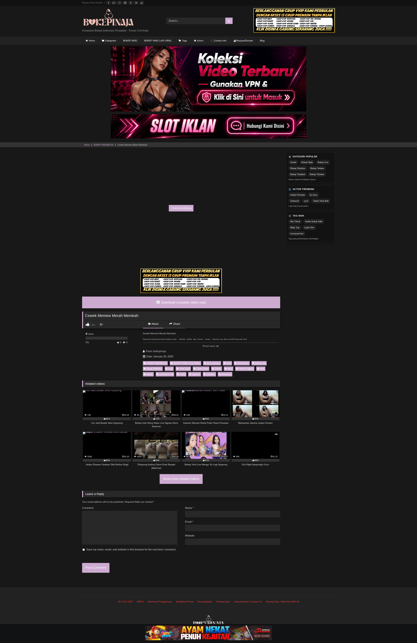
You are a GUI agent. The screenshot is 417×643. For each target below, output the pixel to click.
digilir (229, 368)
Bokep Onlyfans (297, 168)
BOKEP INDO (130, 40)
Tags (184, 40)
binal (229, 363)
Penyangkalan (204, 601)
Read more (209, 346)
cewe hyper (184, 368)
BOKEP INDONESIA (104, 145)
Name (189, 508)
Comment (87, 508)
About (154, 323)
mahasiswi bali (166, 374)
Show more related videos (181, 478)
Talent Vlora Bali (321, 201)
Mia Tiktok (295, 221)
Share (176, 323)
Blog (262, 40)
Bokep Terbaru (317, 168)
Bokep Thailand (297, 174)
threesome (226, 374)
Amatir (293, 162)
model (182, 374)
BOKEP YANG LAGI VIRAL (158, 40)
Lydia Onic (309, 227)
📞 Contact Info (218, 40)
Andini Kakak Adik (313, 221)
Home (92, 40)
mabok (149, 374)
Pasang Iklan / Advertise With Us (282, 601)
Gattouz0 (294, 201)
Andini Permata (297, 195)
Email (189, 521)
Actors (200, 40)
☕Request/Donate (243, 40)
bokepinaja (159, 351)
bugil (170, 368)
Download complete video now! (183, 302)
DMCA (140, 601)
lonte (262, 368)
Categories (110, 40)
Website (189, 535)
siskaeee (210, 374)
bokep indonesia (154, 368)
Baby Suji (294, 227)
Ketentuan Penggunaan (160, 601)
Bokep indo (260, 363)
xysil (306, 201)
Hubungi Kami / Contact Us (248, 601)
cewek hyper (202, 368)
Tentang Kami (223, 601)
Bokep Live (323, 162)
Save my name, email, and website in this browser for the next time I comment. (131, 549)
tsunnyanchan (296, 233)
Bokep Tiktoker (317, 174)
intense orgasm (246, 368)
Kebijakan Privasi (185, 601)
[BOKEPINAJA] (108, 18)
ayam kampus (213, 363)
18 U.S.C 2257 (125, 601)
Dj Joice (313, 195)
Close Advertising (181, 208)
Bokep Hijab (307, 162)
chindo (218, 368)
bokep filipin (243, 363)
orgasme (196, 374)
